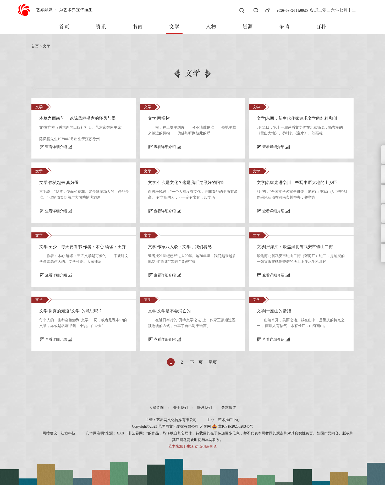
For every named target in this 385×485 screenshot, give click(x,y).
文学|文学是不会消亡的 (169, 311)
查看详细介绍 (56, 147)
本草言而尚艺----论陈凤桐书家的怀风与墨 (77, 118)
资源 (247, 27)
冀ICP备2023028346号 (235, 426)
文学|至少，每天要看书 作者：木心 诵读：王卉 (82, 246)
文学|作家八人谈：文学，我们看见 (180, 246)
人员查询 (156, 408)
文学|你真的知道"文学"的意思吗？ (70, 311)
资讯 (101, 27)
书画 (137, 27)
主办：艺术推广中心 (223, 420)
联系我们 (204, 408)
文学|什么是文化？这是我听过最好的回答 (186, 182)
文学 (174, 27)
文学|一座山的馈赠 (274, 311)
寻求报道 (228, 408)
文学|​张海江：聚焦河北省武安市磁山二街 (295, 246)
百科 (321, 27)
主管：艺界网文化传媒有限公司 (171, 420)
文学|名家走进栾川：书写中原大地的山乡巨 (297, 182)
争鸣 (284, 27)
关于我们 (180, 408)
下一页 (196, 362)
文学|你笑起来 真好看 (59, 182)
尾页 (212, 362)
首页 (64, 27)
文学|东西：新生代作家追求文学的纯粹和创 (297, 118)
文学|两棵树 (159, 118)
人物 (211, 27)
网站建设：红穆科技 (58, 433)
